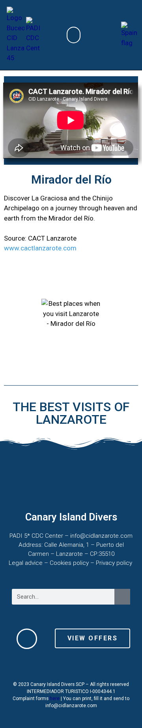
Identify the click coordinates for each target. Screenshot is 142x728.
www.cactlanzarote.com (40, 248)
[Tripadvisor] (24, 664)
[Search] (122, 597)
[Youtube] (117, 664)
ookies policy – (75, 562)
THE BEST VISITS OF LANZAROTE (71, 413)
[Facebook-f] (71, 664)
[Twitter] (47, 664)
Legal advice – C (31, 562)
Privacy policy (115, 562)
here (55, 698)
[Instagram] (94, 664)
